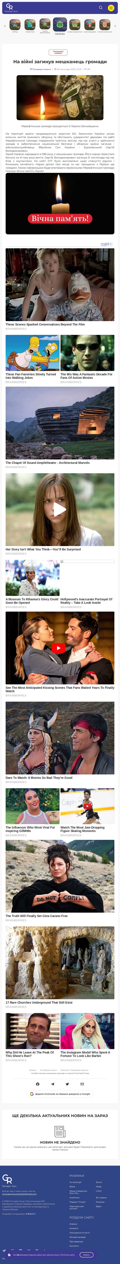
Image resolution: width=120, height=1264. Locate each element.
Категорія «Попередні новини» (74, 1070)
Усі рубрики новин (48, 1070)
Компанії (74, 1228)
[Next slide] (115, 26)
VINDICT (31, 1214)
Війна (72, 1186)
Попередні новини (58, 52)
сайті (111, 137)
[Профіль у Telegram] (4, 1251)
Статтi (99, 1191)
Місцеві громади (78, 1237)
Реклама (100, 1202)
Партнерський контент (77, 1207)
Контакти (74, 1246)
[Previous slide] (5, 26)
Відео (98, 1206)
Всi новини (101, 1197)
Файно (86, 1255)
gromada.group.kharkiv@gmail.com (19, 1194)
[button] (38, 1084)
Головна (32, 1070)
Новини (73, 1224)
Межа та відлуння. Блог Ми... (78, 1192)
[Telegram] (53, 1084)
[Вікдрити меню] (111, 8)
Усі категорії (75, 1182)
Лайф (98, 1186)
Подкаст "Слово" (78, 1202)
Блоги (99, 1182)
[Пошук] (101, 8)
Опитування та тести (80, 1233)
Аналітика (74, 1197)
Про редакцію (76, 1241)
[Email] (82, 1084)
